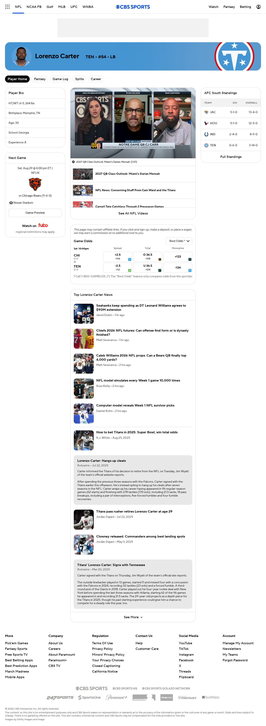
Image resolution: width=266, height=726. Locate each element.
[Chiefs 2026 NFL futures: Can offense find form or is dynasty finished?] (84, 339)
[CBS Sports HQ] (125, 688)
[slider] (133, 146)
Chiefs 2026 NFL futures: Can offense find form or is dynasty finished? (142, 332)
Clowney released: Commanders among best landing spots (140, 536)
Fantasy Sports (16, 649)
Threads (185, 671)
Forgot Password (235, 660)
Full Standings (230, 157)
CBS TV (54, 666)
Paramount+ (57, 660)
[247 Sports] (60, 697)
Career (96, 79)
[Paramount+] (117, 696)
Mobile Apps (14, 677)
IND (213, 134)
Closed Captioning (106, 662)
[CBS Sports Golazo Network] (166, 688)
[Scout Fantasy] (187, 697)
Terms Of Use (102, 643)
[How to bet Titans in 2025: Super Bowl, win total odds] (84, 440)
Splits (79, 79)
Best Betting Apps (19, 660)
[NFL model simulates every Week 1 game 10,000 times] (84, 389)
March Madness (17, 671)
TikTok (183, 649)
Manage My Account (238, 643)
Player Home (17, 79)
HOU (213, 123)
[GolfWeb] (210, 697)
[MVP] (166, 696)
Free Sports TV (16, 655)
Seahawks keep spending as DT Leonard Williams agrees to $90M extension (141, 308)
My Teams (230, 655)
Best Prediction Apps (21, 666)
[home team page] (35, 184)
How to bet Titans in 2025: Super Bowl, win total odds (136, 432)
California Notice (105, 667)
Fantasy (40, 79)
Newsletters (232, 649)
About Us (55, 643)
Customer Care (147, 649)
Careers (54, 649)
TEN (213, 145)
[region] (133, 123)
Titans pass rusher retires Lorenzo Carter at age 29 (134, 511)
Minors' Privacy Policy (108, 655)
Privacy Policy (102, 649)
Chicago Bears (31, 196)
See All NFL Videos (133, 213)
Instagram (186, 655)
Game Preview (35, 213)
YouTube (185, 643)
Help (139, 643)
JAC (213, 112)
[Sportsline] (90, 697)
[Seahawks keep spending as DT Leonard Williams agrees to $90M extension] (84, 314)
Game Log (60, 79)
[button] (7, 7)
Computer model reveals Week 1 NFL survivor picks (135, 405)
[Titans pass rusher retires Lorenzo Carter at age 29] (84, 520)
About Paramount (61, 655)
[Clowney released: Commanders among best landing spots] (84, 545)
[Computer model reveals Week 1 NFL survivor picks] (84, 414)
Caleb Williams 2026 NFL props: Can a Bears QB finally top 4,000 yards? (141, 357)
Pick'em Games (16, 643)
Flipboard (186, 677)
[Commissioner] (144, 696)
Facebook (186, 660)
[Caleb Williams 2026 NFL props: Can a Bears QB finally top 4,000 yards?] (84, 364)
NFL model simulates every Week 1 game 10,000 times (138, 380)
